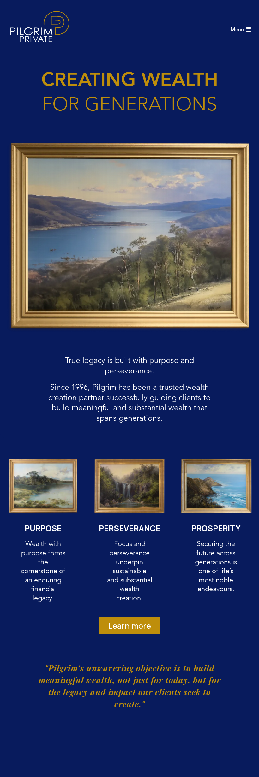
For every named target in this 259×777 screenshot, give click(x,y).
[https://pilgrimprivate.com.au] (41, 29)
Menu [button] (238, 30)
